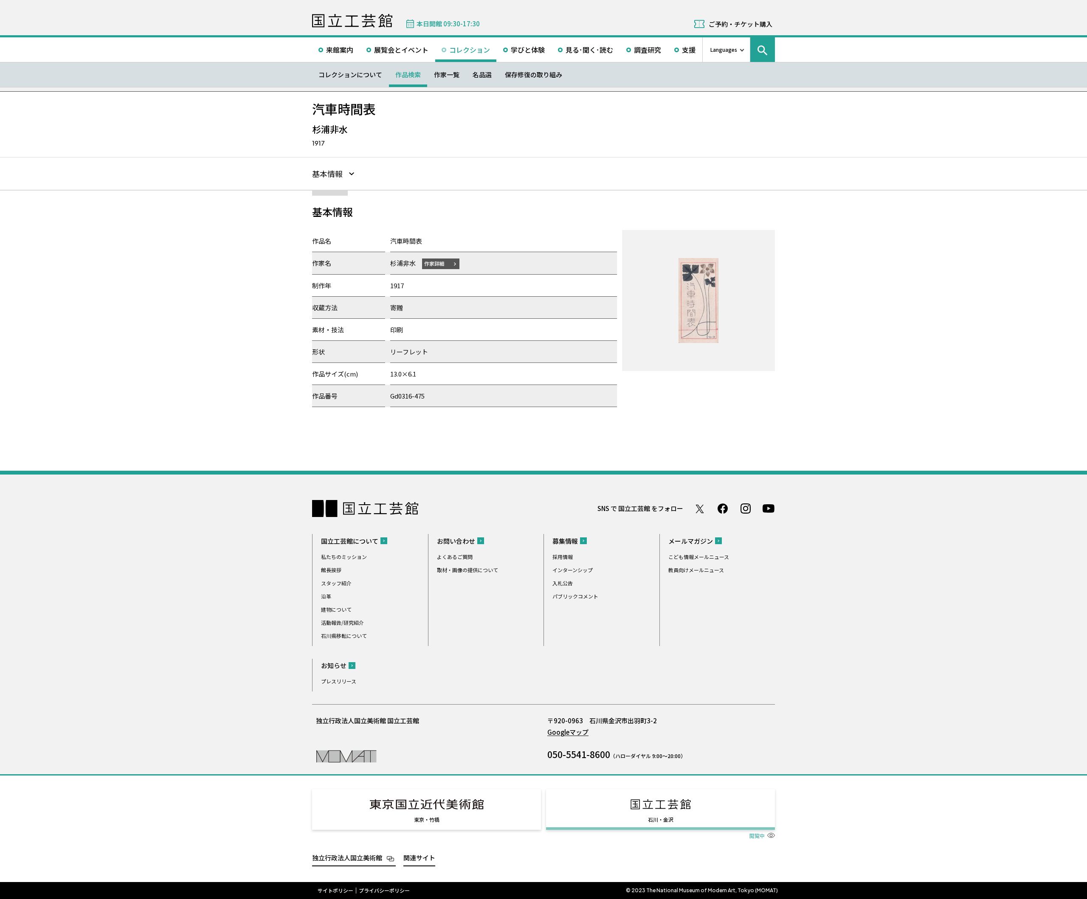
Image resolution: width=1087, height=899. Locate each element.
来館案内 (339, 50)
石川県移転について (344, 635)
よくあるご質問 (455, 556)
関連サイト (419, 857)
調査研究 (647, 50)
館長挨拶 (331, 569)
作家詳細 (434, 263)
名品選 (482, 74)
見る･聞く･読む (589, 50)
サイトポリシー (335, 890)
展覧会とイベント (401, 50)
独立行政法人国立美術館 (347, 857)
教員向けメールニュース (696, 569)
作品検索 (408, 74)
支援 (689, 50)
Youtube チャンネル (768, 508)
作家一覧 (446, 74)
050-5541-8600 (578, 754)
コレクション (469, 50)
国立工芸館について (349, 541)
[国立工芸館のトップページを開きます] (346, 755)
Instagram (745, 508)
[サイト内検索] (762, 49)
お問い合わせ (456, 541)
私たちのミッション (344, 556)
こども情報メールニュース (698, 556)
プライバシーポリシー (384, 890)
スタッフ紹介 (336, 583)
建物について (336, 609)
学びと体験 (528, 50)
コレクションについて (350, 74)
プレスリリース (338, 681)
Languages (723, 49)
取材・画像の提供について (467, 569)
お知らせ (333, 665)
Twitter (699, 508)
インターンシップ (572, 569)
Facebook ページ (722, 508)
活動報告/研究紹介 (342, 622)
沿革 (326, 596)
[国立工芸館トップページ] (352, 21)
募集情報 (565, 541)
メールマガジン (690, 541)
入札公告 (562, 583)
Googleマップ (568, 732)
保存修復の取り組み (533, 74)
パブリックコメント (575, 596)
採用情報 (562, 556)
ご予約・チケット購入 (740, 24)
